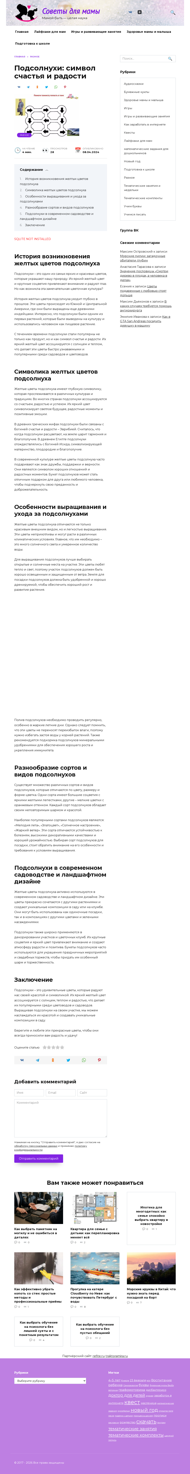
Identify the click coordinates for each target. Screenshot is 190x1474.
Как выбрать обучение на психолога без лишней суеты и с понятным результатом (38, 1329)
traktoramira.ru (117, 1356)
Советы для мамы (71, 11)
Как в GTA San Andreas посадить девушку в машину (145, 321)
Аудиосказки (134, 83)
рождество (128, 1422)
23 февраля (138, 1380)
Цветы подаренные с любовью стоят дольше (143, 291)
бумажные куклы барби (162, 1385)
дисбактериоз (156, 1390)
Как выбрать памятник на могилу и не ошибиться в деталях (35, 1233)
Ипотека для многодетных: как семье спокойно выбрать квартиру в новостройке (151, 1215)
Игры (128, 108)
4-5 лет (114, 1380)
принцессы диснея (143, 1416)
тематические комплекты (136, 1435)
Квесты (129, 132)
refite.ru (99, 1356)
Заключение (35, 225)
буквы (144, 1385)
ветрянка (113, 1390)
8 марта (125, 1380)
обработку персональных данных (35, 1145)
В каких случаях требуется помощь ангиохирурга (146, 306)
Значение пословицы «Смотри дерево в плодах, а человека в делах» (144, 275)
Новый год (132, 161)
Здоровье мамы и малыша (149, 31)
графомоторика (132, 1390)
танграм (161, 1422)
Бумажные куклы (136, 92)
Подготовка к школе (32, 43)
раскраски (113, 1422)
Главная (22, 31)
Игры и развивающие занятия (96, 31)
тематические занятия (132, 1428)
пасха (111, 1416)
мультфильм (124, 1411)
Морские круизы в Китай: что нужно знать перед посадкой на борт (151, 1293)
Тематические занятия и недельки (142, 188)
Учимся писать (135, 214)
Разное (24, 135)
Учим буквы (133, 206)
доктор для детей (126, 1395)
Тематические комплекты (143, 198)
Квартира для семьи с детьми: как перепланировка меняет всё (95, 1233)
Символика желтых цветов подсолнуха (55, 190)
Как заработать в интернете (145, 124)
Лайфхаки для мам (50, 31)
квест (132, 1402)
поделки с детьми (124, 1416)
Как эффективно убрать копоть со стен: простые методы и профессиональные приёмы (38, 1295)
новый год (144, 1410)
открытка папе (166, 1411)
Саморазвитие (130, 1385)
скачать (146, 1421)
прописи (160, 1415)
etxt (148, 1380)
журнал (149, 1396)
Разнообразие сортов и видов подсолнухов (59, 207)
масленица (148, 1403)
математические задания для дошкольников (146, 151)
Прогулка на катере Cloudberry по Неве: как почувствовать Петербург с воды (94, 1295)
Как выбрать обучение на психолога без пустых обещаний (95, 1329)
